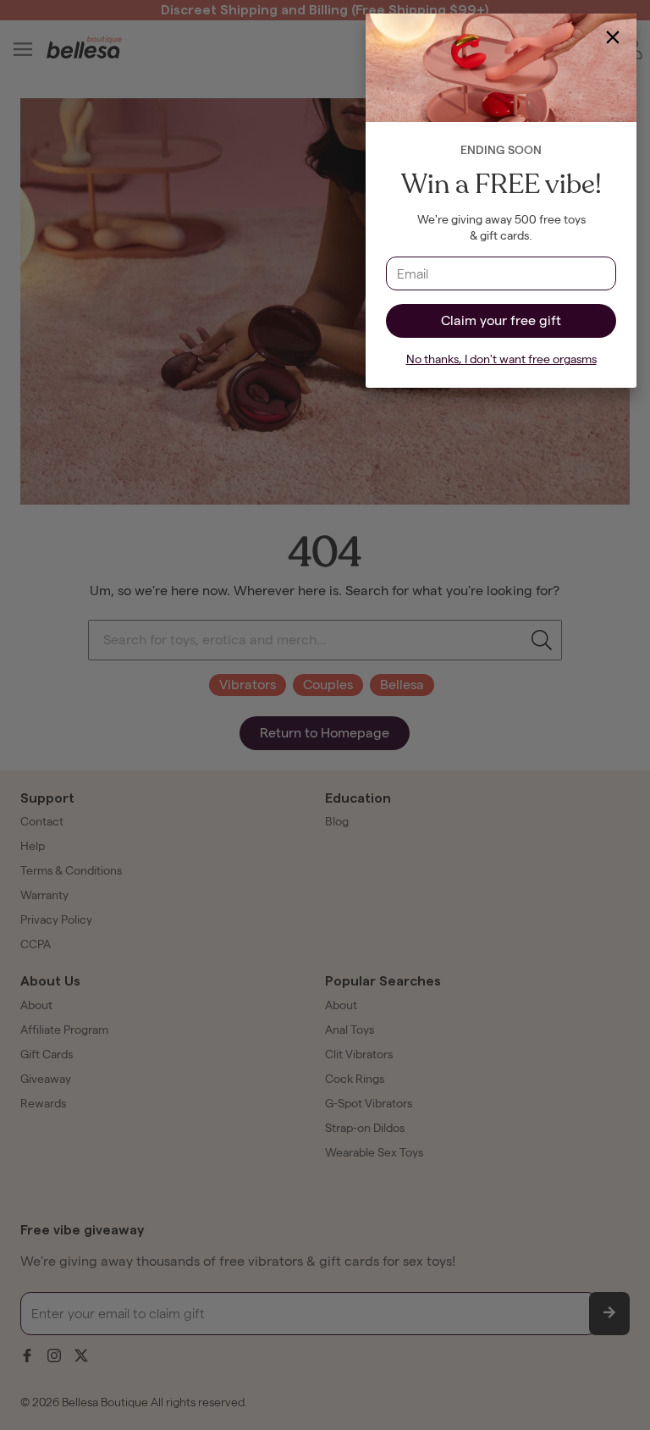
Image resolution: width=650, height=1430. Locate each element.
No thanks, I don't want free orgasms (501, 359)
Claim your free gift (501, 320)
